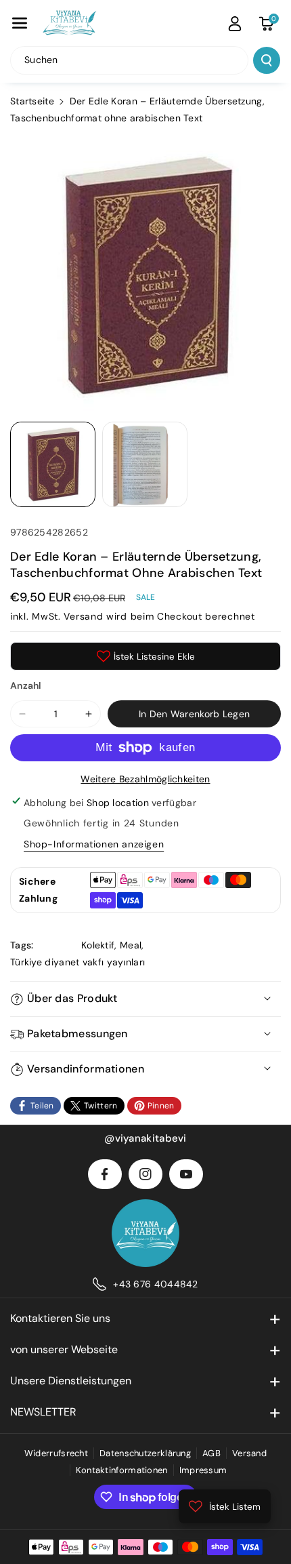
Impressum (203, 1470)
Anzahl (26, 685)
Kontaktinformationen (122, 1470)
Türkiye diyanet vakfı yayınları (77, 962)
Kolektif (97, 945)
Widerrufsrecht (56, 1453)
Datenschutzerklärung (145, 1453)
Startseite (32, 101)
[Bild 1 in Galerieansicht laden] (52, 464)
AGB (211, 1453)
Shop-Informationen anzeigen (94, 844)
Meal (130, 945)
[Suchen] (266, 60)
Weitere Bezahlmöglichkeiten (145, 779)
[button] (20, 23)
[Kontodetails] (235, 24)
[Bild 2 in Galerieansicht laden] (144, 464)
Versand (83, 616)
